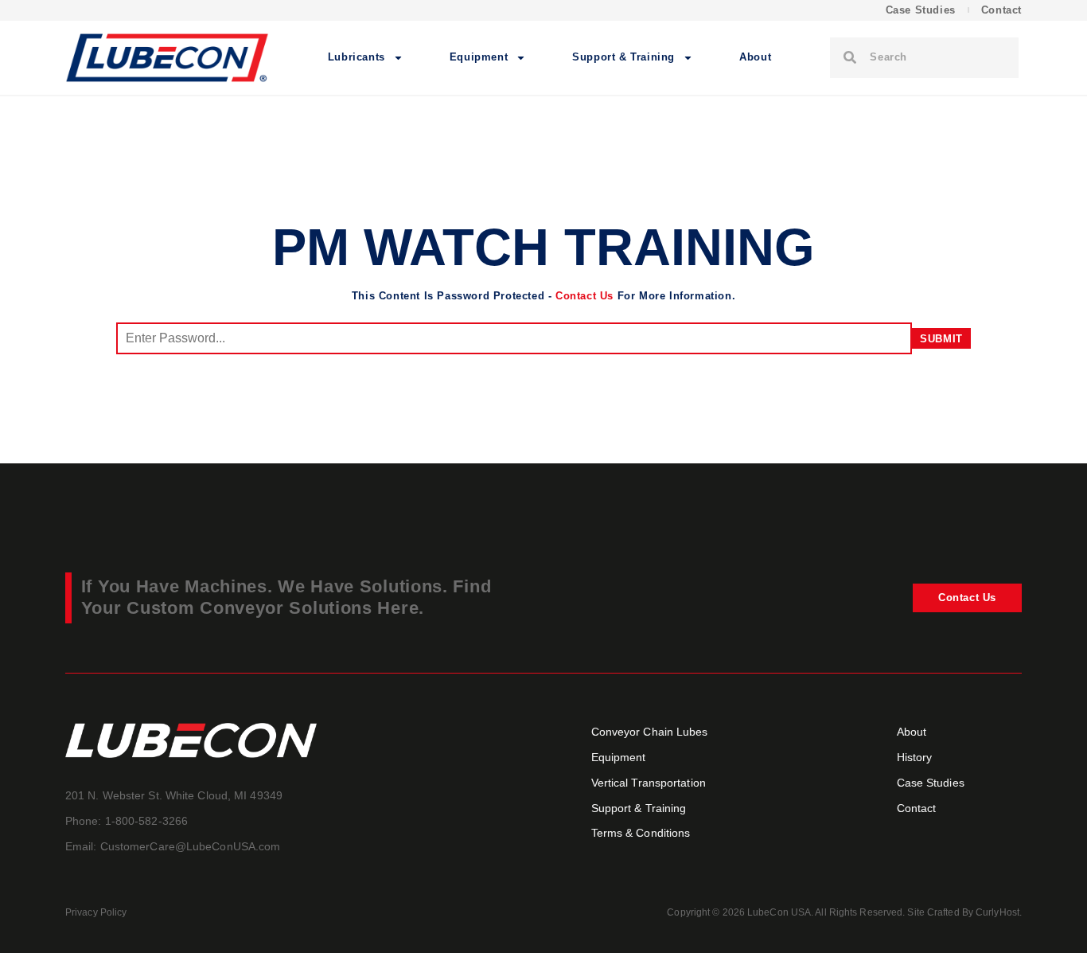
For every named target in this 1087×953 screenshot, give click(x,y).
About (755, 57)
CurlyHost (997, 912)
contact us (584, 296)
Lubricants (356, 57)
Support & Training (623, 57)
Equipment (479, 57)
